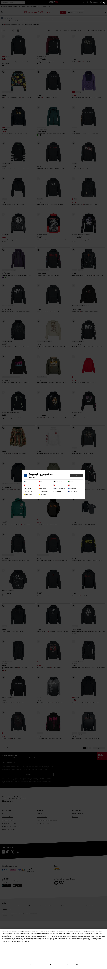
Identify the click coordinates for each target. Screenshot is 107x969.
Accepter (32, 965)
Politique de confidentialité (23, 941)
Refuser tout (53, 965)
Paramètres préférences (74, 965)
